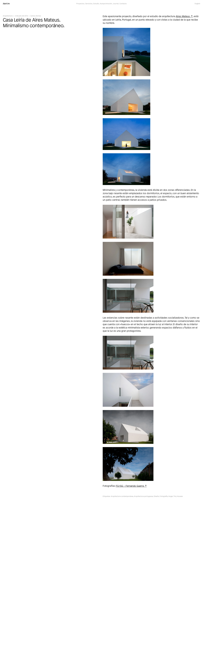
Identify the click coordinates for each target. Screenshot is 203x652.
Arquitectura (8, 16)
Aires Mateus (183, 16)
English (197, 3)
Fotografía (164, 496)
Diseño (156, 496)
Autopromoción (106, 3)
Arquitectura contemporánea (122, 496)
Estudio (96, 3)
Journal (116, 3)
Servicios (88, 3)
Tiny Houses (178, 496)
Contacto (123, 3)
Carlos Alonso (35, 16)
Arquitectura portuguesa (143, 496)
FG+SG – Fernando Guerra (130, 485)
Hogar (170, 496)
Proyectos (80, 3)
